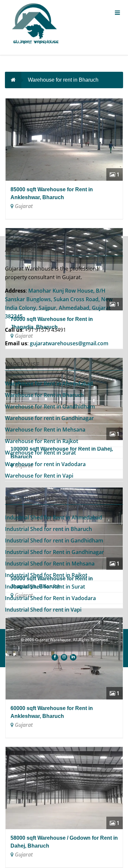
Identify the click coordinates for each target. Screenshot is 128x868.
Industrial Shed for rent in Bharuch (48, 529)
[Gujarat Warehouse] (42, 25)
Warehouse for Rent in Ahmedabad (49, 383)
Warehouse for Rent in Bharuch (44, 395)
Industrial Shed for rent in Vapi (43, 609)
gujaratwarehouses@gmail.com (69, 343)
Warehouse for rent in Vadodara (45, 464)
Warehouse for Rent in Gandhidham (50, 406)
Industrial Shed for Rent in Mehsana (50, 563)
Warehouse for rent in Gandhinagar (49, 418)
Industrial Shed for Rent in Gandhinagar (54, 552)
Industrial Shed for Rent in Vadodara (50, 598)
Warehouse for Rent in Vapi (39, 475)
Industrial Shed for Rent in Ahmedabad (53, 517)
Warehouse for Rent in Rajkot (41, 441)
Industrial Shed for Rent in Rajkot (46, 575)
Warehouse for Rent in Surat (40, 452)
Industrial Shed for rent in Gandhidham (54, 540)
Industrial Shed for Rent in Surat (45, 586)
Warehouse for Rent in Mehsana (45, 429)
